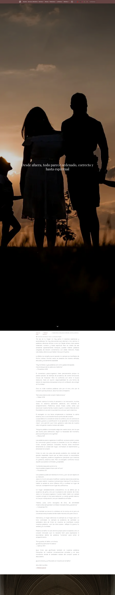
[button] (72, 1)
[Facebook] (75, 1)
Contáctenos (92, 1)
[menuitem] (25, 2)
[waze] (87, 2)
